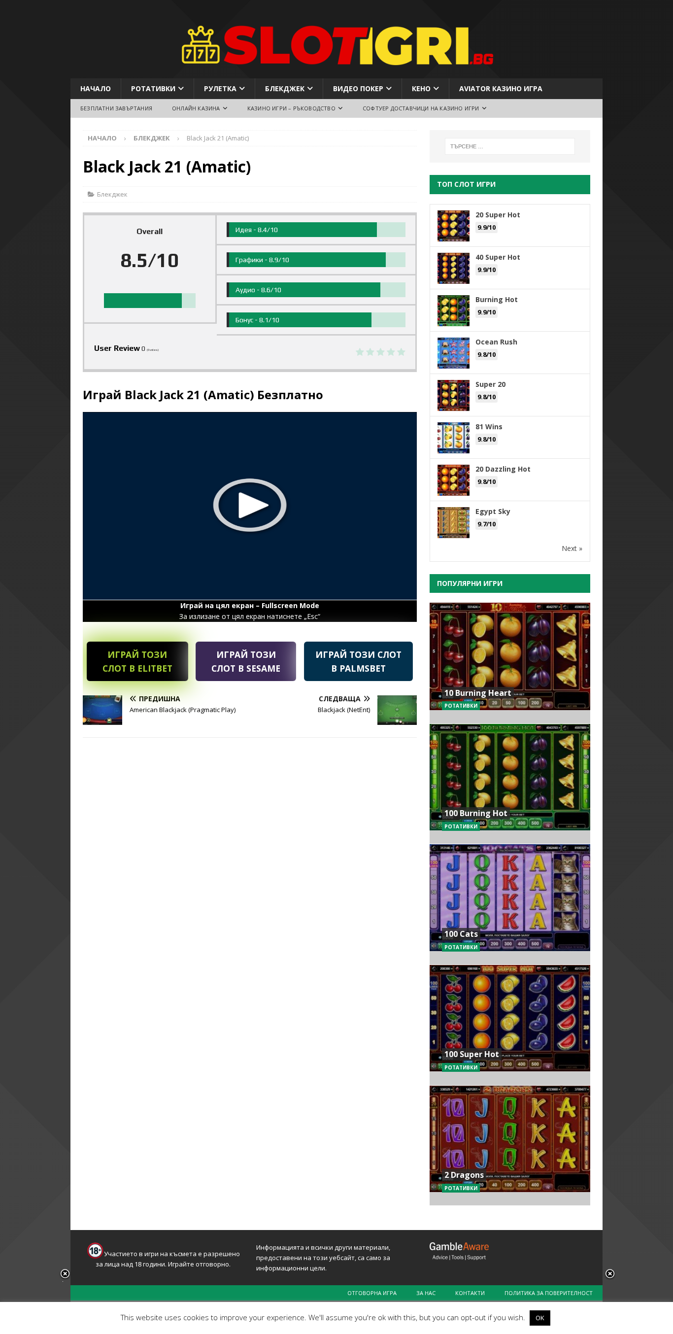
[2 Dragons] (510, 1145)
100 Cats (461, 933)
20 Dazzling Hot (503, 469)
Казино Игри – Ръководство (291, 108)
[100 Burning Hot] (510, 783)
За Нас (426, 1293)
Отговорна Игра (372, 1293)
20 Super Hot (497, 214)
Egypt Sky (492, 511)
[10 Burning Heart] (510, 663)
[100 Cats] (510, 904)
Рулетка (220, 88)
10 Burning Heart (477, 692)
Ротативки (153, 88)
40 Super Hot (497, 257)
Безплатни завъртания (116, 108)
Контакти (470, 1293)
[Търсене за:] (509, 146)
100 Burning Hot (475, 813)
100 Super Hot (471, 1054)
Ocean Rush (496, 341)
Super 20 (490, 384)
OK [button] (540, 1317)
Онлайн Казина (196, 108)
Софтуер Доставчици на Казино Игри (421, 108)
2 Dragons (464, 1174)
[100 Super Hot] (510, 1024)
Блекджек (284, 88)
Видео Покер (358, 88)
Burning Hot (496, 299)
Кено (421, 88)
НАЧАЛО (95, 88)
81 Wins (489, 426)
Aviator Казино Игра (500, 88)
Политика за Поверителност (549, 1293)
